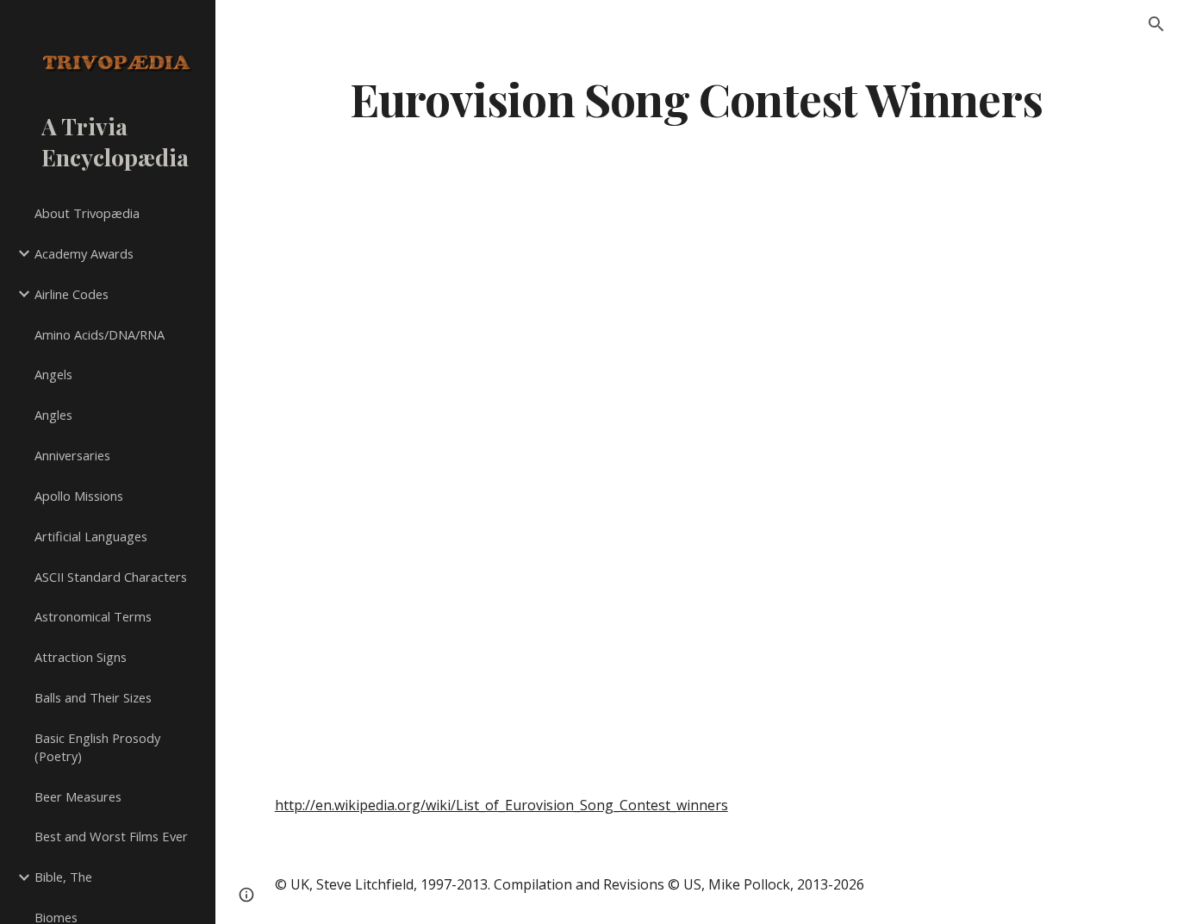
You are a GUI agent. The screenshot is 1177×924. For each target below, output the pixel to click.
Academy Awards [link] (84, 253)
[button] (1156, 24)
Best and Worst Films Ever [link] (111, 836)
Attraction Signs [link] (80, 656)
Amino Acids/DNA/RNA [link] (99, 334)
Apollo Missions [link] (78, 495)
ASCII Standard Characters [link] (110, 576)
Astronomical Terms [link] (93, 616)
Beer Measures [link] (77, 796)
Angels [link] (53, 374)
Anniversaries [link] (72, 455)
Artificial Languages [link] (90, 536)
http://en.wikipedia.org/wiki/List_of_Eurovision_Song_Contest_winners (501, 805)
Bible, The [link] (63, 876)
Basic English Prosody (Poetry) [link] (97, 747)
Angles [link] (53, 414)
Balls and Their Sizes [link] (93, 697)
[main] (696, 97)
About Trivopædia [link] (87, 213)
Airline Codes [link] (71, 294)
